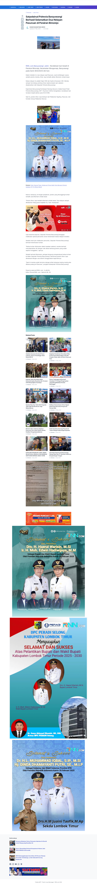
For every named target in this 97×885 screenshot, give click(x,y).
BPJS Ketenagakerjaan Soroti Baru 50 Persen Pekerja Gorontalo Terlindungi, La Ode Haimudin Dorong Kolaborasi (30, 857)
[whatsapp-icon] (18, 864)
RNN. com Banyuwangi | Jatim (37, 66)
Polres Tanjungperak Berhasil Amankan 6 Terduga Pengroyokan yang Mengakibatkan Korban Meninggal (58, 382)
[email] (22, 28)
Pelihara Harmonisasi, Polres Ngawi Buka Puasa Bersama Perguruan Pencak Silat (59, 406)
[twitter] (22, 22)
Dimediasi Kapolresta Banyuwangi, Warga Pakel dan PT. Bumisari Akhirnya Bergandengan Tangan (60, 454)
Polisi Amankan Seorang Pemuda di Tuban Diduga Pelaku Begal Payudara (59, 429)
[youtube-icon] (16, 864)
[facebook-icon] (10, 864)
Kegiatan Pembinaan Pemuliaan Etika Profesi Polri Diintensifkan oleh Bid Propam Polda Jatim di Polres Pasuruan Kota (60, 356)
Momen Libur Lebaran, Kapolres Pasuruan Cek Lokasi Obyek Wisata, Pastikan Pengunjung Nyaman (36, 430)
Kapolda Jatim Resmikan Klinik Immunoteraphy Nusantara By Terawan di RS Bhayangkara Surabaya (37, 381)
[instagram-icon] (13, 864)
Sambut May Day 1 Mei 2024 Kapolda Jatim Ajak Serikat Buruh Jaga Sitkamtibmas (36, 406)
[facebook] (22, 19)
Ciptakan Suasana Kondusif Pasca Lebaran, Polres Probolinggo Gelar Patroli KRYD (35, 355)
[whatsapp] (22, 25)
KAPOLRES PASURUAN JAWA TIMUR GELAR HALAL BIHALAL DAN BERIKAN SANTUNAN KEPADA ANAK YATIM (36, 454)
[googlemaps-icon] (21, 864)
